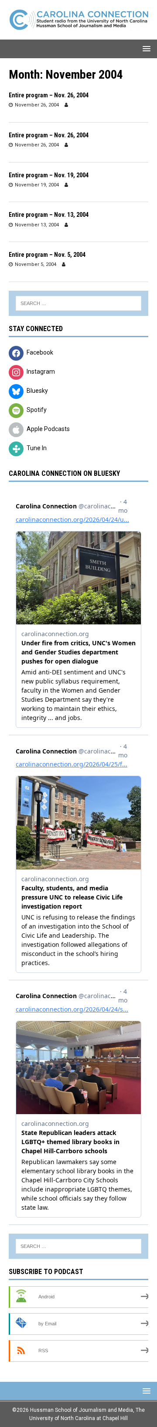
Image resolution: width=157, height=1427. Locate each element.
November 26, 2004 (37, 105)
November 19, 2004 (37, 185)
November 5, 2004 (35, 264)
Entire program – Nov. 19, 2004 (49, 175)
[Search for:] (78, 303)
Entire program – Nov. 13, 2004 (49, 214)
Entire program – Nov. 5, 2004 (47, 254)
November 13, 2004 (37, 225)
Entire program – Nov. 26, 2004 (49, 95)
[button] (145, 48)
